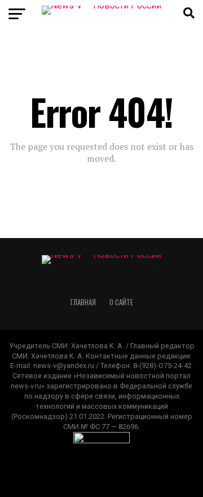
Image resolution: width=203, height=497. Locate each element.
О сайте (121, 302)
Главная (83, 302)
